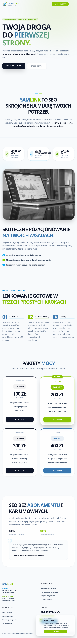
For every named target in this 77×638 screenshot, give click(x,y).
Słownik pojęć (7, 623)
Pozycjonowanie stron (48, 588)
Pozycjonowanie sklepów (49, 592)
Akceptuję (56, 631)
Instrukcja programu (9, 620)
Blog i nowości (7, 613)
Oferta (9, 14)
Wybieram (19, 419)
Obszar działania (46, 599)
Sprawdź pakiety (13, 66)
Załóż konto (37, 66)
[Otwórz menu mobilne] (73, 4)
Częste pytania (7, 616)
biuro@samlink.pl (50, 612)
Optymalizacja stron (48, 596)
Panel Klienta (60, 4)
